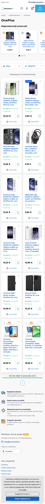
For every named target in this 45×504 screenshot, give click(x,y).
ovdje (24, 490)
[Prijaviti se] (26, 8)
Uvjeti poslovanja (8, 468)
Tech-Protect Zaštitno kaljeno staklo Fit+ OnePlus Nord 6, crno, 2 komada (32, 247)
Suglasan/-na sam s (22, 494)
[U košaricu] (18, 116)
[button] (21, 8)
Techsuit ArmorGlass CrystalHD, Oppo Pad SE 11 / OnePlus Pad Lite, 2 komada (33, 343)
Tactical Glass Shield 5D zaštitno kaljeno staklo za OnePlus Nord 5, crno (11, 247)
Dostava (4, 465)
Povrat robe (6, 474)
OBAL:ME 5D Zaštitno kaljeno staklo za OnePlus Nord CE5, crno (28, 43)
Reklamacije (6, 471)
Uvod (3, 15)
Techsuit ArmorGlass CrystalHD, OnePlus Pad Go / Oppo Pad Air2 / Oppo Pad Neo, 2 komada (10, 345)
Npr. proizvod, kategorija (17, 22)
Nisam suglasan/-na (22, 499)
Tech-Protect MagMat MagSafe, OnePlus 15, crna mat (10, 43)
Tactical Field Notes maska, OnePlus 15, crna (10, 295)
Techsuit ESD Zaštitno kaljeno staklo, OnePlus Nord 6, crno (10, 101)
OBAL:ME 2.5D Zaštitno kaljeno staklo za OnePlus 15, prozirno (33, 198)
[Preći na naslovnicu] (7, 8)
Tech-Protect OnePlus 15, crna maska (32, 295)
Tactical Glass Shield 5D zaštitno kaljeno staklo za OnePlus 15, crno (11, 198)
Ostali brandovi (14, 15)
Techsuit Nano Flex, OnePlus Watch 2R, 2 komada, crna (31, 149)
